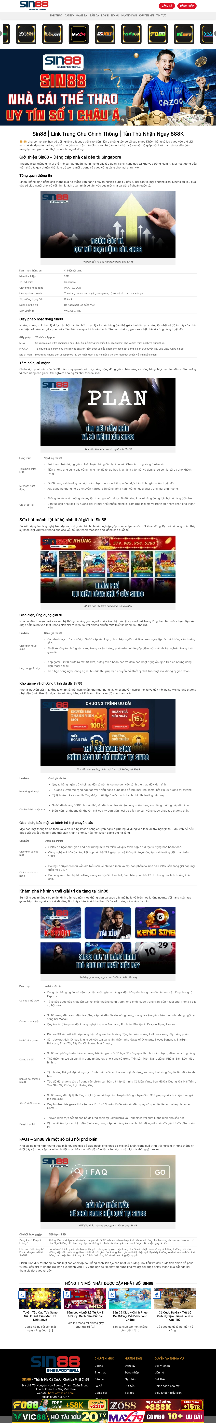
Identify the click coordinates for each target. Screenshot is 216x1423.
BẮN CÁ (94, 15)
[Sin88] (34, 6)
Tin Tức (161, 15)
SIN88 (26, 1379)
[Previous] (25, 1304)
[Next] (190, 1304)
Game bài (81, 15)
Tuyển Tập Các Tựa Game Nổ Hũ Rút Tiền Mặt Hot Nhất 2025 (40, 1316)
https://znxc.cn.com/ (61, 1393)
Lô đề (105, 15)
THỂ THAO (56, 15)
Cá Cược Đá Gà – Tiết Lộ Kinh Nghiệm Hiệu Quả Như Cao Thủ (175, 1316)
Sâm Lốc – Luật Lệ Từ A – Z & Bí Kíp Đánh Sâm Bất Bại (85, 1314)
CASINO (69, 15)
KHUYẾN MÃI (146, 15)
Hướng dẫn (129, 15)
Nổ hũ (115, 15)
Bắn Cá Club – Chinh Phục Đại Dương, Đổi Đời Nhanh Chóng (130, 1316)
